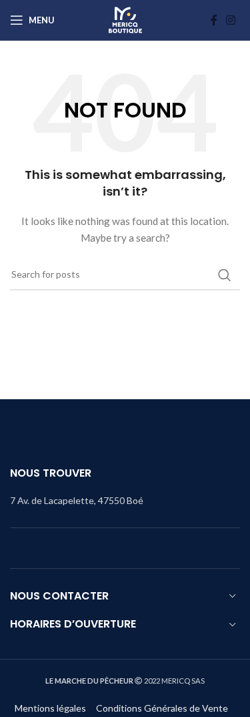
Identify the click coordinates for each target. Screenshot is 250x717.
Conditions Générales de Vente (163, 708)
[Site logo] (125, 20)
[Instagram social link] (231, 20)
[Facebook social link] (214, 20)
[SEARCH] (224, 275)
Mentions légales (50, 708)
